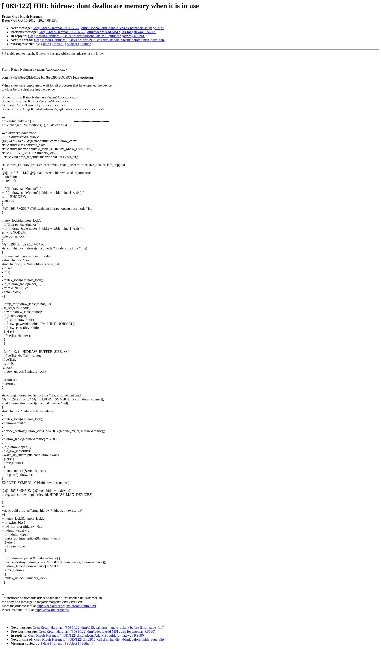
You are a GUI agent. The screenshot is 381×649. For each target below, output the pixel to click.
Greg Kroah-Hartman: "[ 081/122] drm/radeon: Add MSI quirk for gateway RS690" (97, 32)
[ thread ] (58, 44)
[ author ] (86, 44)
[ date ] (46, 44)
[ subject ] (72, 44)
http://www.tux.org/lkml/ (52, 610)
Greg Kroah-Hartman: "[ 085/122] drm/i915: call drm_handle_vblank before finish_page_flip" (98, 28)
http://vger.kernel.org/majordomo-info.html (66, 606)
